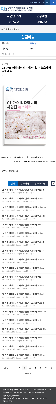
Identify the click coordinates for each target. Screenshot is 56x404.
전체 (13, 183)
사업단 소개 (14, 16)
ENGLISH (47, 3)
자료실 (5, 48)
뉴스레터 (25, 183)
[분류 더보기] (53, 183)
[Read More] (28, 191)
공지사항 (6, 43)
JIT (3, 75)
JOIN (42, 2)
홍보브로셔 (40, 183)
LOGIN (37, 2)
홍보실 (33, 43)
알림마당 (42, 22)
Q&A (32, 48)
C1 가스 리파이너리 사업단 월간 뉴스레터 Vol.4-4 (26, 69)
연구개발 (42, 16)
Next (27, 373)
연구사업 (14, 22)
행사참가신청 (8, 53)
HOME (31, 2)
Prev (7, 368)
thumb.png (13, 170)
